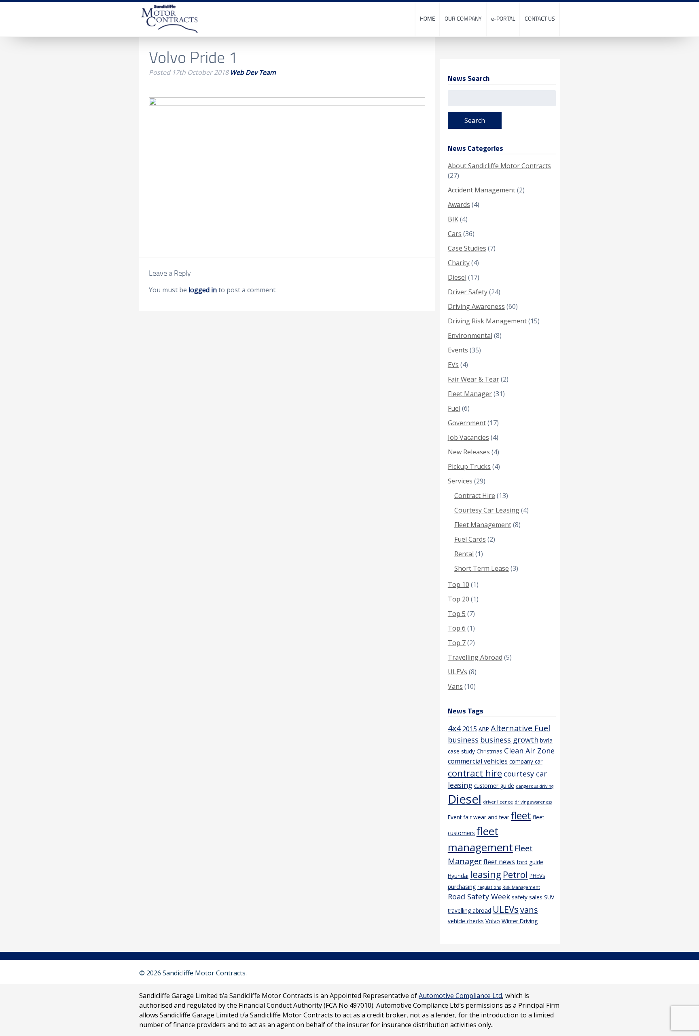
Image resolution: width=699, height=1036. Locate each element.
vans (529, 909)
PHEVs (537, 876)
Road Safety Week (479, 896)
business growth (509, 740)
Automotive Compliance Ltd (460, 995)
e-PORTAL (503, 18)
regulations (489, 887)
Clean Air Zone (529, 750)
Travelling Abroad (475, 657)
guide (536, 862)
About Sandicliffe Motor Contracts (499, 165)
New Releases (469, 451)
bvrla (546, 740)
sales (535, 897)
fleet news (499, 861)
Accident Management (481, 190)
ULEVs (457, 671)
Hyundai (458, 876)
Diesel (457, 277)
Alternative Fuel (520, 728)
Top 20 (458, 599)
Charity (459, 262)
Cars (455, 233)
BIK (453, 219)
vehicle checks (466, 921)
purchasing (462, 886)
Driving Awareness (476, 306)
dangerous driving (534, 786)
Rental (464, 553)
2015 (469, 728)
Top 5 (457, 613)
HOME (427, 18)
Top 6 (457, 628)
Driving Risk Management (487, 320)
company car (525, 761)
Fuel (454, 408)
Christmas (489, 751)
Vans (455, 686)
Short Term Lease (481, 568)
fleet (521, 815)
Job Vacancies (468, 437)
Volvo (492, 921)
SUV (549, 897)
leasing (485, 874)
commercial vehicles (478, 761)
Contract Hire (474, 495)
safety (519, 897)
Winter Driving (520, 921)
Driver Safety (467, 291)
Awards (459, 204)
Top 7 (457, 642)
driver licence (498, 802)
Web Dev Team (253, 72)
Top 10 (458, 584)
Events (458, 350)
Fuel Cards (470, 539)
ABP (484, 729)
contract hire (475, 773)
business (463, 740)
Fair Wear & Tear (473, 379)
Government (467, 422)
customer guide (494, 785)
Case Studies (467, 248)
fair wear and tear (486, 817)
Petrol (515, 874)
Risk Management (521, 887)
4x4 (454, 728)
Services (460, 481)
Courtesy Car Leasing (486, 510)
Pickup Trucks (469, 466)
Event (455, 817)
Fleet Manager (470, 393)
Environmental (470, 335)
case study (461, 751)
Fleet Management (482, 524)
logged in (203, 289)
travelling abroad (469, 910)
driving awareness (533, 802)
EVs (453, 364)
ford (522, 862)
